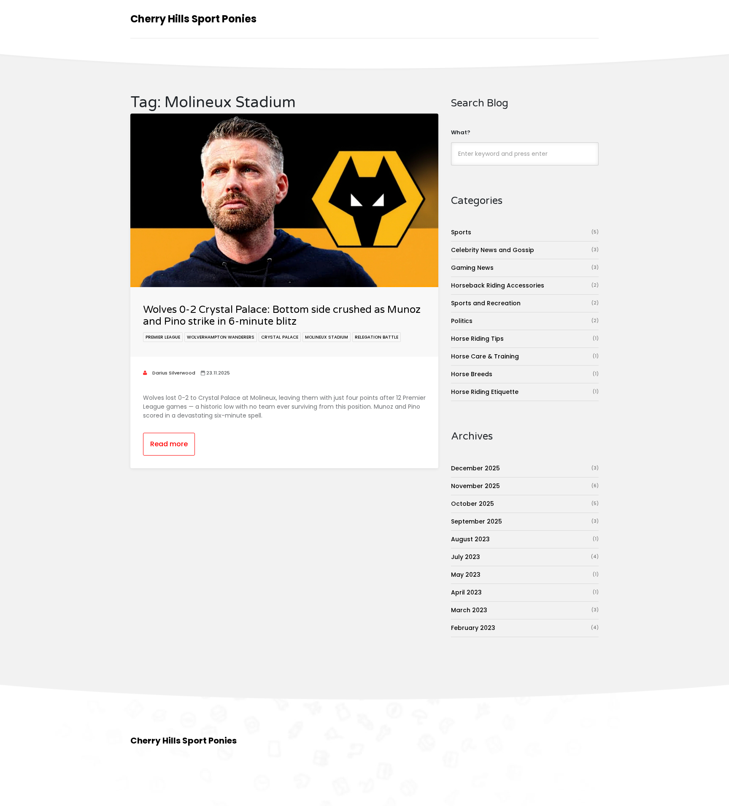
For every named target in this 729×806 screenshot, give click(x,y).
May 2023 (525, 574)
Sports (525, 232)
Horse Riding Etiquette (525, 392)
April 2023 (525, 592)
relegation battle (376, 337)
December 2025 (525, 468)
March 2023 (525, 610)
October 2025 (525, 503)
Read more (169, 444)
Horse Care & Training (525, 356)
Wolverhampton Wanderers (220, 337)
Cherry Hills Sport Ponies (193, 19)
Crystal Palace (279, 337)
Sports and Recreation (525, 303)
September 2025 (525, 521)
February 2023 (525, 628)
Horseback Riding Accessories (525, 285)
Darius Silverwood (173, 372)
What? (460, 132)
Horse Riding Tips (525, 338)
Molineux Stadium (326, 337)
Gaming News (525, 267)
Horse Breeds (525, 374)
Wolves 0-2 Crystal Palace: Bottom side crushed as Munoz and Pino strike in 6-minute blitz (282, 316)
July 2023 (525, 557)
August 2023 (525, 539)
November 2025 (525, 486)
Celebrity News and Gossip (525, 250)
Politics (525, 321)
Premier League (163, 337)
